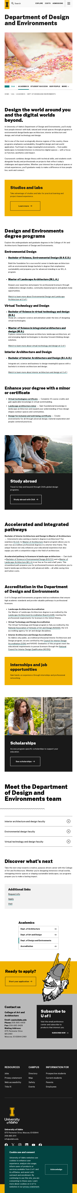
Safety (32, 1082)
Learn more (23, 206)
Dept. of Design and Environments (36, 940)
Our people (54, 86)
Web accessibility (13, 1082)
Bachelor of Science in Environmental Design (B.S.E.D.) (30, 559)
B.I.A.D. (16, 542)
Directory (33, 1073)
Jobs (7, 1073)
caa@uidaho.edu (19, 1020)
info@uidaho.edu (11, 1139)
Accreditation (27, 946)
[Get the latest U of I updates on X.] (13, 1145)
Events (32, 1087)
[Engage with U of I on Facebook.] (6, 1145)
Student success (39, 86)
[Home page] (7, 4)
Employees (51, 1087)
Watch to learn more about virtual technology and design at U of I (36, 346)
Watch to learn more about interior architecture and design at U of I (37, 372)
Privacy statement (13, 1078)
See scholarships (24, 761)
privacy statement (31, 1187)
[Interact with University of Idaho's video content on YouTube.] (33, 1145)
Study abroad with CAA (24, 499)
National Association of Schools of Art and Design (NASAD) (34, 628)
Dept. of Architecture (30, 929)
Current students (54, 1078)
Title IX (8, 1087)
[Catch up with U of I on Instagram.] (19, 1145)
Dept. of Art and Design (31, 935)
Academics (23, 86)
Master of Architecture (33, 542)
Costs (48, 3)
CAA (13, 86)
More (65, 86)
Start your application (19, 981)
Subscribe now (59, 1033)
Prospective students (56, 1073)
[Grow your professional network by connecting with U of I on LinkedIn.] (26, 1145)
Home (7, 94)
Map (31, 1078)
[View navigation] (68, 3)
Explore (39, 3)
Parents (49, 1082)
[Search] (12, 3)
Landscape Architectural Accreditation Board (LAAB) (31, 615)
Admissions (58, 3)
